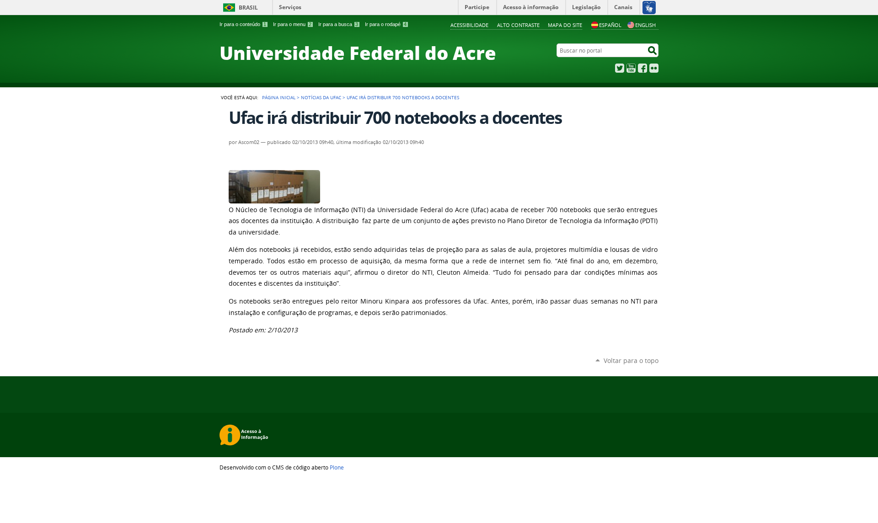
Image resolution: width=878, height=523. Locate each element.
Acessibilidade (469, 24)
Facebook (642, 68)
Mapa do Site (565, 24)
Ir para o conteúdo (243, 24)
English (645, 24)
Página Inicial (278, 97)
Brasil (248, 7)
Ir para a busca (338, 24)
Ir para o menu (292, 24)
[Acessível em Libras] (648, 7)
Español (610, 24)
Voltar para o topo (631, 360)
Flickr (653, 68)
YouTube (631, 68)
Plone (337, 467)
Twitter (619, 68)
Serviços (290, 7)
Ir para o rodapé (386, 24)
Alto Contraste (518, 24)
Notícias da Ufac (321, 97)
